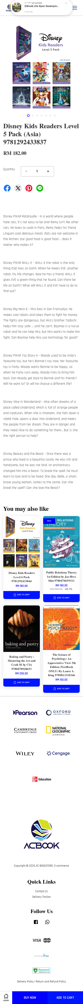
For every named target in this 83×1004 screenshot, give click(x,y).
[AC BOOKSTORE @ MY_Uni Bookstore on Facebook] (36, 924)
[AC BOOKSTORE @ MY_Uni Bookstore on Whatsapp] (47, 924)
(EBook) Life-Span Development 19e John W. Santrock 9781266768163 (42, 9)
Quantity (9, 169)
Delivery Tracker (41, 897)
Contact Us (41, 891)
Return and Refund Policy (51, 981)
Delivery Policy (25, 981)
